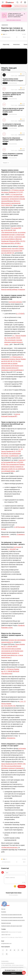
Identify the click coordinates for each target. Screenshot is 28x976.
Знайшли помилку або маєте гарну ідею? (11, 926)
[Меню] (2, 2)
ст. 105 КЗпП (11, 549)
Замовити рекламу (6, 923)
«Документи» (11, 738)
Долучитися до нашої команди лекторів (11, 914)
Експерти (3, 911)
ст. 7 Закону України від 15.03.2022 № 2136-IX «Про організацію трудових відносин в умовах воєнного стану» (15, 340)
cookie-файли (18, 970)
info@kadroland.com (6, 943)
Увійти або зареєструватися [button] (13, 20)
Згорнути (5, 162)
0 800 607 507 (11, 932)
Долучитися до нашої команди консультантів (12, 920)
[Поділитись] (16, 37)
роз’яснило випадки (15, 302)
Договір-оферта (4, 961)
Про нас (3, 909)
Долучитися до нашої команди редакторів (12, 917)
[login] (25, 2)
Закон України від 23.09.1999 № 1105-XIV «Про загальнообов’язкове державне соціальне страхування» (13, 766)
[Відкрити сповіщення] (21, 2)
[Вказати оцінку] (19, 75)
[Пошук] (17, 2)
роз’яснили (17, 547)
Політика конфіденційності (7, 963)
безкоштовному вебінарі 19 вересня (13, 289)
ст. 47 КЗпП (20, 313)
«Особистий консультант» (9, 847)
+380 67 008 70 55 (5, 934)
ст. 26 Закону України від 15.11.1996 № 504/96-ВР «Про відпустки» (10, 671)
